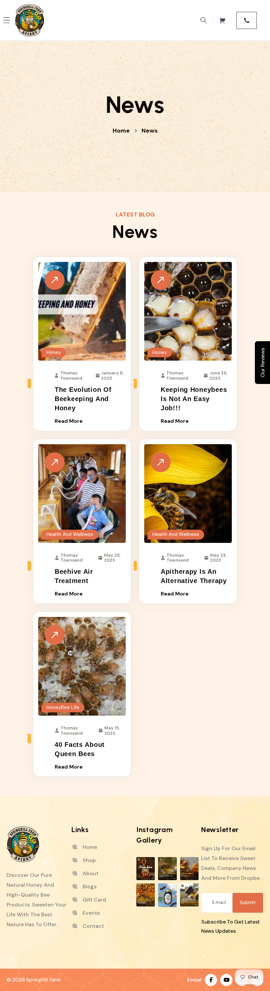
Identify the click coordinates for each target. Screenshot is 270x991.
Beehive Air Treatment (74, 576)
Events (90, 912)
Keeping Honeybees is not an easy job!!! (194, 399)
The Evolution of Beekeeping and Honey (83, 399)
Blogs (88, 886)
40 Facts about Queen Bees (80, 749)
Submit (248, 902)
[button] (203, 20)
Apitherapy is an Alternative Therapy (194, 576)
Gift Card (93, 899)
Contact (92, 926)
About (89, 873)
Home (121, 131)
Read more (69, 421)
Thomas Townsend (71, 375)
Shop (88, 860)
